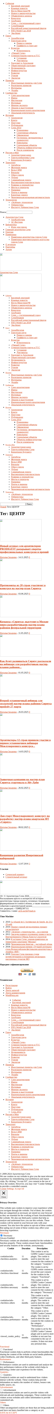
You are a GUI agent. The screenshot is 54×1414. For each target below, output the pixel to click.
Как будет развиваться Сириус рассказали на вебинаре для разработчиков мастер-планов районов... (25, 664)
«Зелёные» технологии (22, 202)
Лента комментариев (15, 993)
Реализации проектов (21, 85)
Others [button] (3, 1402)
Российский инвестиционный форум (28, 28)
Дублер (14, 177)
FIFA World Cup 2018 (21, 31)
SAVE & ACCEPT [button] (8, 1413)
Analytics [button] (4, 1372)
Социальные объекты (27, 145)
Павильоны (22, 142)
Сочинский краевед (15, 874)
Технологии (11, 200)
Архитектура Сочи (14, 217)
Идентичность (23, 50)
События (10, 3)
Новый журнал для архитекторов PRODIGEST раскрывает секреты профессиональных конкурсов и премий (24, 548)
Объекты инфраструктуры (29, 147)
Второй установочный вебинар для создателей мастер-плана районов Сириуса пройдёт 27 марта (26, 703)
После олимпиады (25, 150)
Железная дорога (19, 167)
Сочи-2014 (16, 128)
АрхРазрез (16, 21)
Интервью (16, 103)
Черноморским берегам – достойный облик (31, 944)
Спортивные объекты (27, 133)
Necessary (7, 1235)
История (10, 115)
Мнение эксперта (19, 105)
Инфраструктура (19, 70)
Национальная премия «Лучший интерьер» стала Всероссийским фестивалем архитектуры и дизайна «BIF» (29, 949)
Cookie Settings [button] (7, 1189)
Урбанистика (17, 205)
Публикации (17, 125)
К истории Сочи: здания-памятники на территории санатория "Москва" (27, 940)
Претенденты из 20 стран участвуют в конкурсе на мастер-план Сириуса (23, 587)
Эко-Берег (16, 33)
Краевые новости (19, 8)
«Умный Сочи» (18, 53)
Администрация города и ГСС (25, 55)
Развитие (15, 73)
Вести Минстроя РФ (20, 11)
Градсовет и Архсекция (22, 63)
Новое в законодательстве (23, 13)
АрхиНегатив (17, 38)
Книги (14, 120)
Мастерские (16, 100)
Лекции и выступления (22, 108)
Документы (22, 60)
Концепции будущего (21, 160)
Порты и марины (19, 192)
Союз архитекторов (20, 95)
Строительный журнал (16, 877)
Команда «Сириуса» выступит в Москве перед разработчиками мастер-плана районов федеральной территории (24, 624)
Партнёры (10, 247)
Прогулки (15, 123)
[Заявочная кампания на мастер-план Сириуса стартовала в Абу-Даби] (21, 774)
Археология (16, 118)
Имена (14, 98)
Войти (9, 988)
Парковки (15, 190)
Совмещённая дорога (21, 180)
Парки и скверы (24, 43)
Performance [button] (5, 1359)
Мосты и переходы (20, 187)
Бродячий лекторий (20, 6)
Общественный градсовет (23, 65)
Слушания (21, 58)
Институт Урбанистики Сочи (25, 207)
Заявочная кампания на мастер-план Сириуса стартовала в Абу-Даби (22, 781)
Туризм (14, 75)
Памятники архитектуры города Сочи (29, 237)
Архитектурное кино (21, 155)
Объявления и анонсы (21, 16)
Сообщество (11, 93)
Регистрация (11, 985)
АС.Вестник (17, 222)
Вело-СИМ (16, 170)
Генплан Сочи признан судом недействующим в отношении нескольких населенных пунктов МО (25, 956)
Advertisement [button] (6, 1387)
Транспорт (11, 162)
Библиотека (11, 224)
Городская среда (18, 41)
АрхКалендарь (18, 219)
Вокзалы (15, 172)
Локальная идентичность (23, 113)
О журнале (11, 244)
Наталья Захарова (8, 557)
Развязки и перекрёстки (22, 185)
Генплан (9, 232)
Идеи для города (19, 227)
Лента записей (12, 990)
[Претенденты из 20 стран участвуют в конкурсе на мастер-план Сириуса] (21, 580)
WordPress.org (12, 995)
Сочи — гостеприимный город (26, 23)
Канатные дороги (19, 195)
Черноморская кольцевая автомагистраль (30, 197)
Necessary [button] (4, 1233)
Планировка (22, 130)
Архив (9, 249)
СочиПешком (17, 26)
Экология (15, 78)
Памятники (11, 234)
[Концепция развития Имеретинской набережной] (21, 850)
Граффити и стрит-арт (27, 45)
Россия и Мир (12, 152)
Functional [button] (4, 1346)
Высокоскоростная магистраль (25, 182)
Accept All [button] (19, 1189)
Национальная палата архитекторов (28, 110)
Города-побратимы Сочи (22, 157)
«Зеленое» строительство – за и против (29, 932)
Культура (15, 48)
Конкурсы (16, 18)
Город (8, 36)
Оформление (23, 135)
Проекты (10, 80)
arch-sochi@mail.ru (26, 911)
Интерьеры (16, 88)
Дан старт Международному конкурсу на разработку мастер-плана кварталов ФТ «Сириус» (25, 818)
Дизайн (14, 90)
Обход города (17, 175)
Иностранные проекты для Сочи (26, 83)
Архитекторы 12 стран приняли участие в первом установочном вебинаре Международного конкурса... (25, 743)
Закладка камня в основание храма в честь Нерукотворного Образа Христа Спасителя (28, 935)
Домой (3, 507)
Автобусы (15, 165)
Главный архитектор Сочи (18, 229)
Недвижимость (18, 68)
